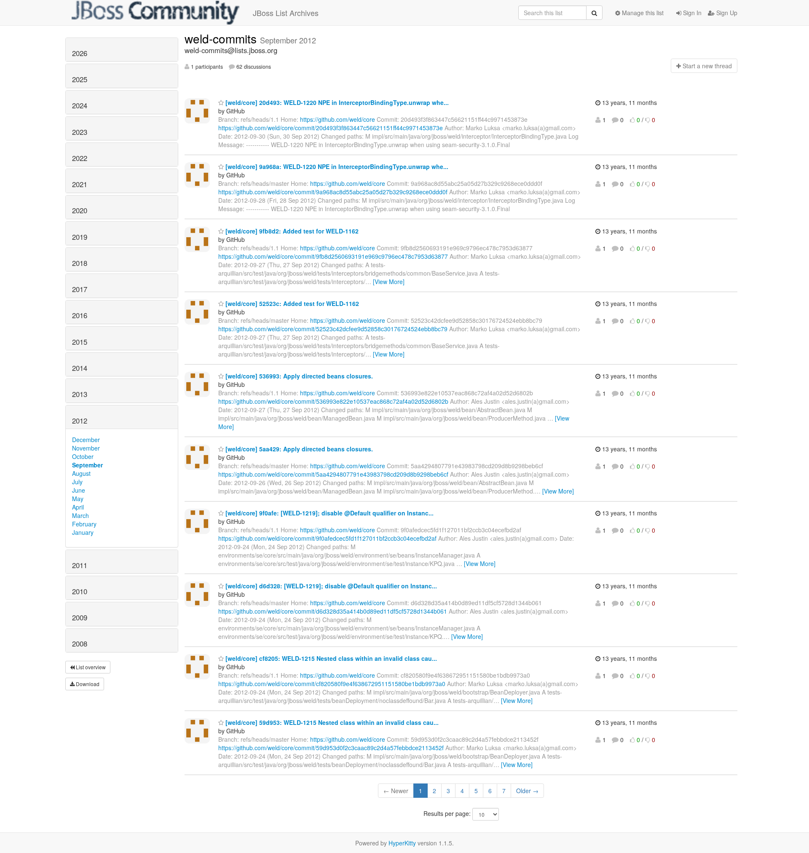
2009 (79, 617)
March (80, 515)
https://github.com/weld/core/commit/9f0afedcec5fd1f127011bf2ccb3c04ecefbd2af (327, 538)
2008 (79, 643)
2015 (79, 342)
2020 (79, 210)
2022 (79, 158)
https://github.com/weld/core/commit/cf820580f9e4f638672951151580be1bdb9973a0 (331, 683)
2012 (79, 421)
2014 (79, 368)
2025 (79, 79)
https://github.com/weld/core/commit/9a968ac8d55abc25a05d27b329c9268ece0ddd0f (332, 192)
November (86, 448)
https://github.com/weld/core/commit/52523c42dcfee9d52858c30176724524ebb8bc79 (332, 329)
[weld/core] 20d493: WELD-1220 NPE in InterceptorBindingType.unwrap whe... (336, 102)
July (77, 481)
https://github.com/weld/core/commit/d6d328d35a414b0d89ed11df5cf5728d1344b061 (332, 611)
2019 (79, 237)
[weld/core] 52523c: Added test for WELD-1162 (291, 303)
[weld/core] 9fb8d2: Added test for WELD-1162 (291, 231)
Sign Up (726, 12)
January (83, 532)
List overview (90, 667)
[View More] (388, 281)
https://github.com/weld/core (337, 119)
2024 (79, 105)
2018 (79, 263)
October (83, 456)
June (78, 490)
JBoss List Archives (286, 12)
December (86, 439)
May (77, 498)
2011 (79, 565)
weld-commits (222, 38)
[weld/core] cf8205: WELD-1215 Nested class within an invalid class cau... (330, 658)
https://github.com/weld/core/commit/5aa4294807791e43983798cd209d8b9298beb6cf (333, 474)
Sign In (691, 12)
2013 (79, 394)
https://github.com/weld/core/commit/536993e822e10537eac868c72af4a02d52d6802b (333, 401)
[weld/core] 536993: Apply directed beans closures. (298, 376)
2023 (79, 132)
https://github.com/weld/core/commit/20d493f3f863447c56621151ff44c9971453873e (330, 127)
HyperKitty (402, 843)
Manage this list (642, 12)
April (78, 507)
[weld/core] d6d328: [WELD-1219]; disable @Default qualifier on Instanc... (330, 586)
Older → (527, 790)
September (87, 465)
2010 (79, 591)
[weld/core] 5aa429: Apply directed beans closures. (298, 449)
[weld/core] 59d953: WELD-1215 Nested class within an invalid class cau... (331, 722)
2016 (79, 315)
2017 (79, 289)
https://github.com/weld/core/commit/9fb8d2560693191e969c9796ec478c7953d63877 (333, 256)
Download (87, 683)
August (81, 473)
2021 (79, 184)
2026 (79, 53)
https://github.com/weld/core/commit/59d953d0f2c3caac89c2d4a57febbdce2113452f (331, 747)
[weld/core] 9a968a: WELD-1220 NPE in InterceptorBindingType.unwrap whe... (336, 166)
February (84, 524)
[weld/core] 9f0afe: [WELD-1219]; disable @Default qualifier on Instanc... (329, 513)
